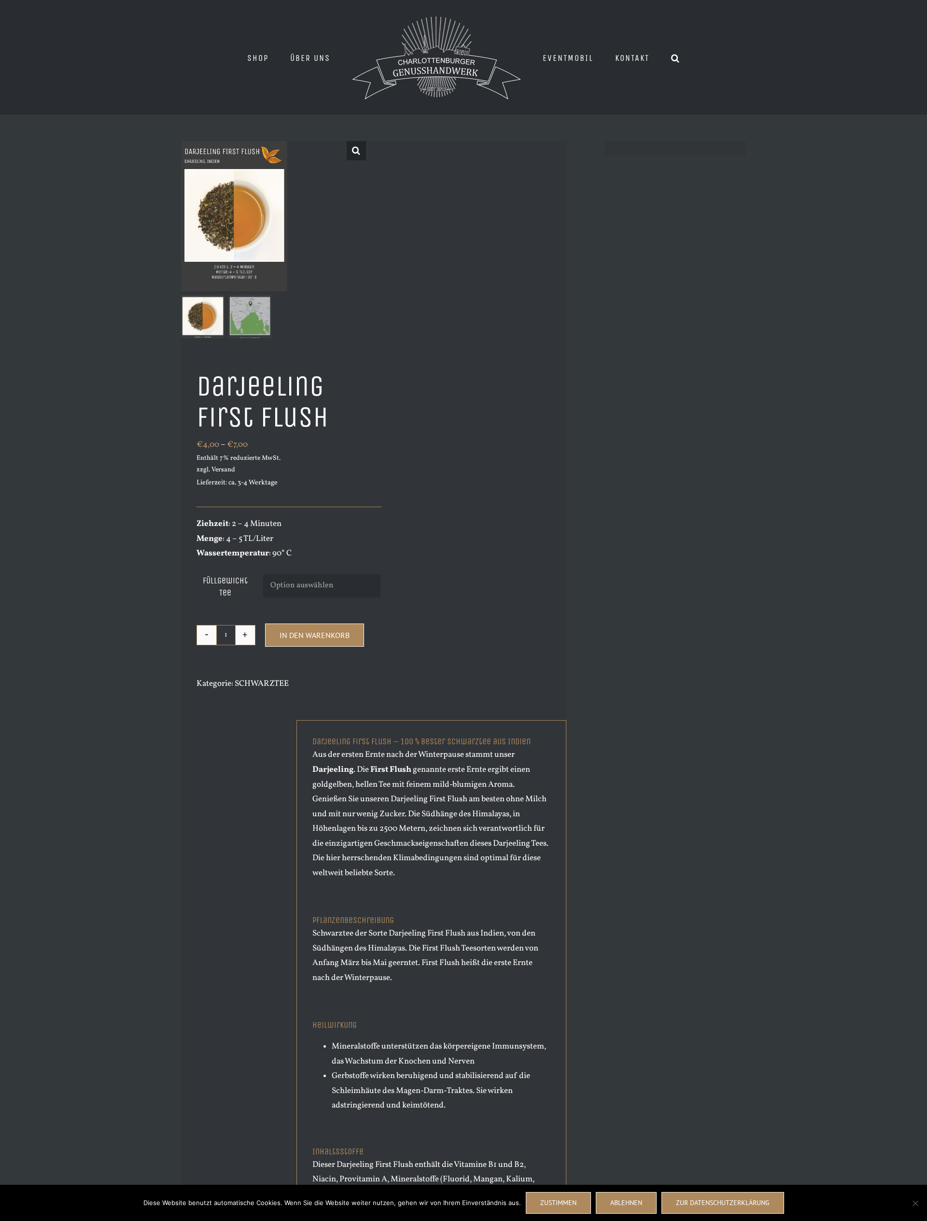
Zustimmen (558, 1202)
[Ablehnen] (915, 1203)
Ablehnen (626, 1202)
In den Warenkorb (315, 635)
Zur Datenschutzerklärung (723, 1202)
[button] (645, 57)
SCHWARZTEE (262, 683)
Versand (223, 469)
